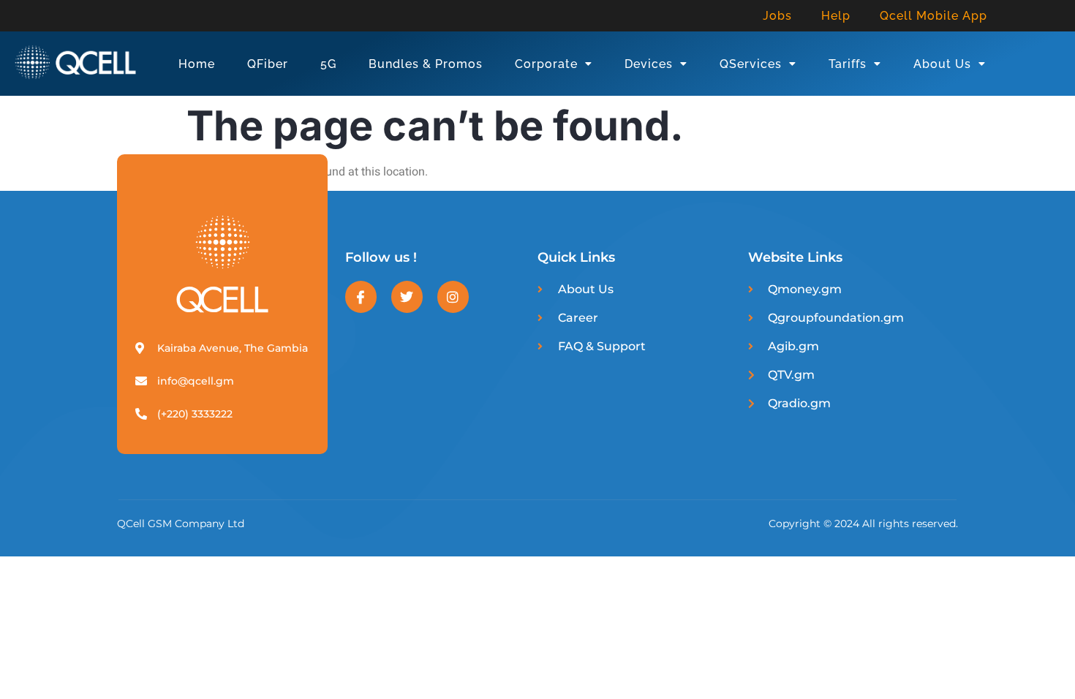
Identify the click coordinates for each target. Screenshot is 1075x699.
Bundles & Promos (426, 64)
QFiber (267, 64)
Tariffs (848, 64)
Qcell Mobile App (933, 16)
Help (835, 16)
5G (328, 64)
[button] (553, 64)
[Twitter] (407, 296)
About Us (942, 64)
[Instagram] (453, 296)
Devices (649, 64)
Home (196, 64)
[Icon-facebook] (361, 296)
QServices (751, 64)
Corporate (546, 64)
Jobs (777, 16)
